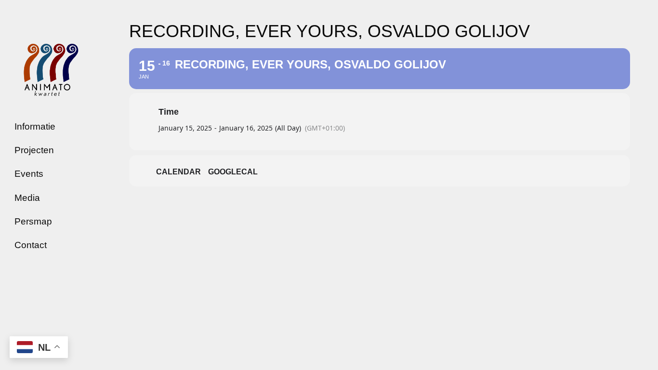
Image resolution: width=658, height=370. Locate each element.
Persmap (33, 221)
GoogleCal (233, 172)
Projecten (34, 150)
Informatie (34, 126)
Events (28, 174)
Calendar (178, 172)
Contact (30, 245)
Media (27, 198)
